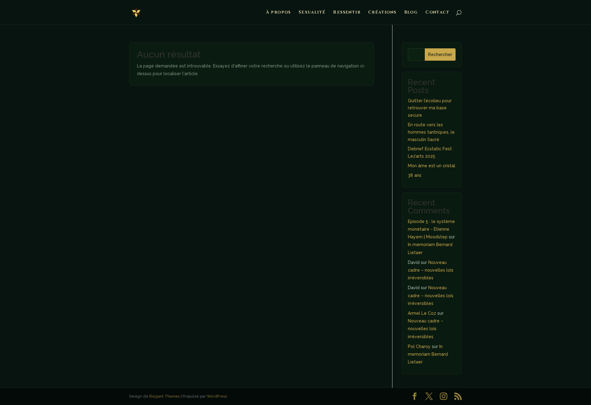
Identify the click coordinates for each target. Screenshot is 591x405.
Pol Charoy (419, 346)
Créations (382, 12)
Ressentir (346, 12)
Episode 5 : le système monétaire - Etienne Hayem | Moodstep (431, 229)
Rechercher (440, 54)
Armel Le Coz (422, 313)
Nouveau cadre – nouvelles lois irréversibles (430, 270)
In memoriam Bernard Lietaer (428, 354)
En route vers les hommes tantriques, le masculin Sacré (431, 132)
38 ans (414, 175)
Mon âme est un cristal (431, 165)
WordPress (217, 396)
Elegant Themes (164, 396)
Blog (411, 12)
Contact (437, 12)
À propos (278, 12)
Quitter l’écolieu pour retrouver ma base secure (430, 108)
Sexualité (312, 12)
